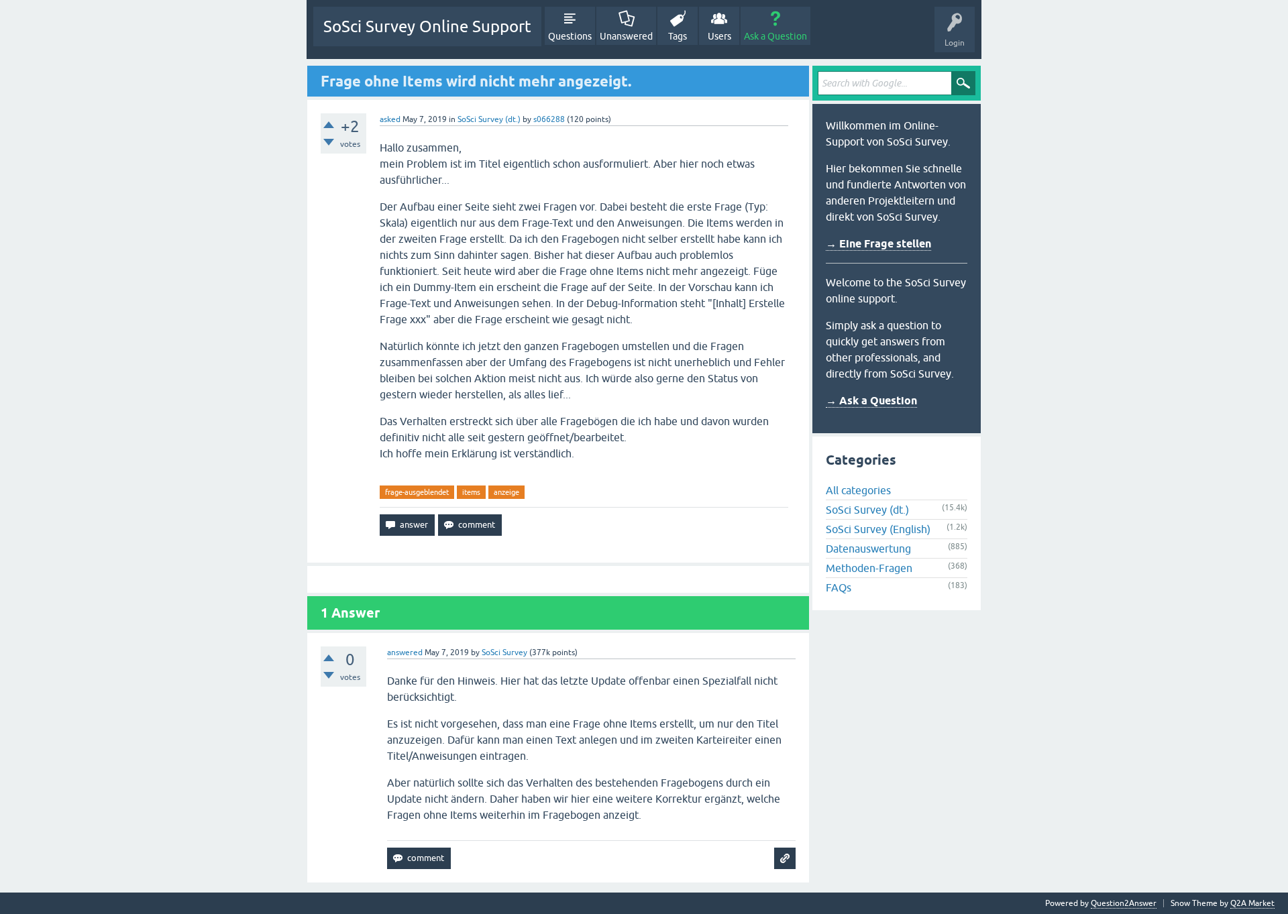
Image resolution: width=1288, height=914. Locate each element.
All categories (858, 490)
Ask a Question (775, 36)
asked (390, 119)
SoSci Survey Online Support (427, 26)
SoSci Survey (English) (878, 529)
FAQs (838, 587)
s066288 (549, 119)
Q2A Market (1252, 903)
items (471, 492)
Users (719, 36)
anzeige (506, 492)
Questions (570, 36)
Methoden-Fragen (869, 568)
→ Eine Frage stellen (878, 243)
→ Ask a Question (871, 400)
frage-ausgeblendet (417, 492)
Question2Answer (1124, 903)
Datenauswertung (868, 548)
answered (405, 652)
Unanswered (626, 36)
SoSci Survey (504, 652)
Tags (677, 36)
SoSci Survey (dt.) (489, 119)
